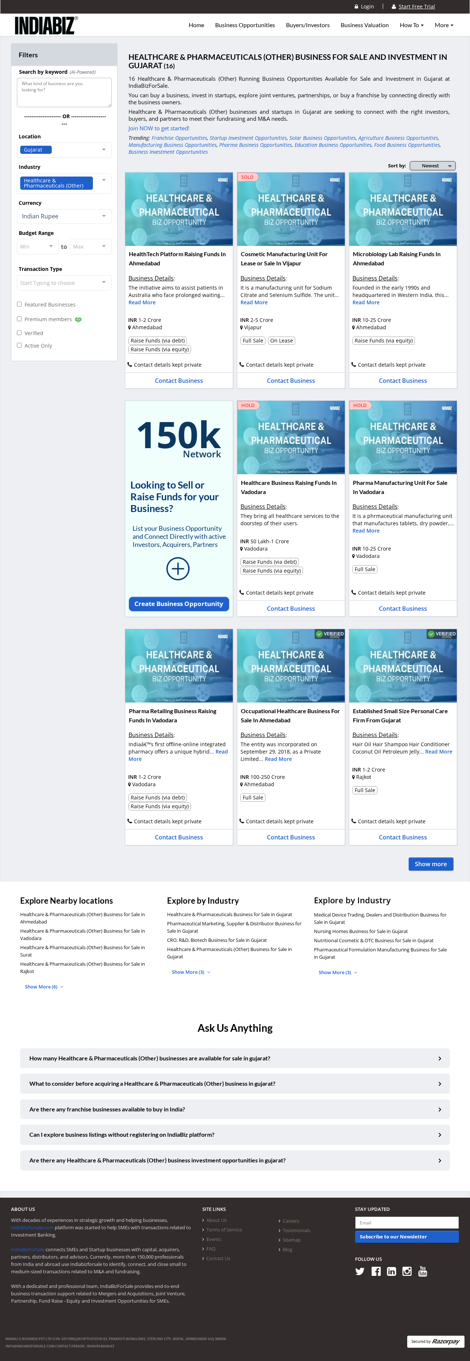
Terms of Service (224, 1229)
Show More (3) (188, 972)
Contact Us (218, 1258)
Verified (32, 333)
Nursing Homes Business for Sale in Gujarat (361, 931)
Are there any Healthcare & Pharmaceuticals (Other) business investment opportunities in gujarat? (157, 1160)
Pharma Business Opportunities (255, 144)
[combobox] (64, 150)
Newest (430, 165)
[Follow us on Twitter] (362, 1270)
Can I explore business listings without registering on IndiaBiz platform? (121, 1134)
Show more (431, 864)
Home (196, 25)
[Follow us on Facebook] (379, 1270)
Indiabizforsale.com (32, 1227)
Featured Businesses (49, 304)
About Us (216, 1220)
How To (410, 25)
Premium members (47, 319)
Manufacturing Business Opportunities (173, 144)
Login (366, 6)
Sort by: (397, 165)
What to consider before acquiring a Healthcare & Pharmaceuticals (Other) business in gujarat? (152, 1083)
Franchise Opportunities (179, 137)
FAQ (211, 1248)
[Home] (47, 31)
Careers (291, 1220)
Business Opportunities (245, 25)
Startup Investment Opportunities (248, 137)
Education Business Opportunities (333, 144)
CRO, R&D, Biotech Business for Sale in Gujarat (217, 940)
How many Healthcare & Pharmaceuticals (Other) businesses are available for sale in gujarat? (149, 1058)
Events (213, 1239)
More (442, 25)
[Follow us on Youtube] (425, 1270)
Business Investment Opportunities (168, 151)
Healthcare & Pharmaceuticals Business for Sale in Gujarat (229, 914)
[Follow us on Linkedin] (394, 1270)
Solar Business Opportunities (322, 137)
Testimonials (296, 1230)
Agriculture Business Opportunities (398, 137)
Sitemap (292, 1240)
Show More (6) (41, 986)
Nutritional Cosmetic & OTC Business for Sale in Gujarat (374, 940)
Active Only (37, 345)
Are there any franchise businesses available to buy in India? (107, 1109)
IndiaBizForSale (27, 1249)
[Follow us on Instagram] (409, 1270)
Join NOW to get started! (159, 128)
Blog (287, 1249)
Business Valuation (365, 25)
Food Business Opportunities (407, 144)
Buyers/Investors (308, 25)
